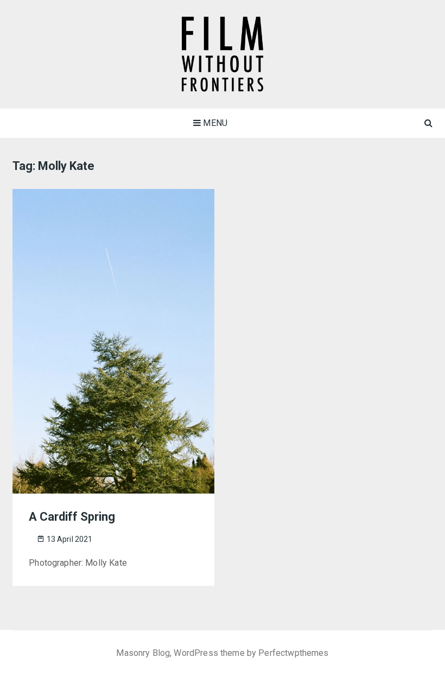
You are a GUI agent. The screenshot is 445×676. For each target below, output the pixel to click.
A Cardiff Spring (72, 516)
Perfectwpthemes (293, 653)
